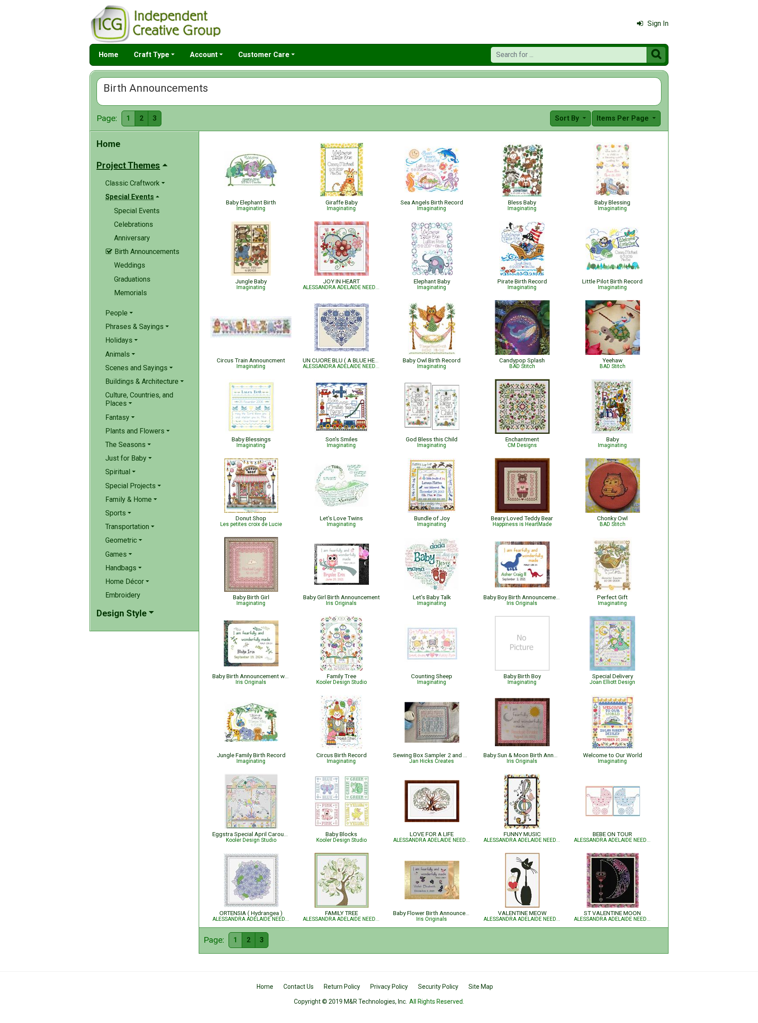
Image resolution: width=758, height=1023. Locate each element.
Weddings (129, 265)
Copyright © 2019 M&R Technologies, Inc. (350, 1001)
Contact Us (298, 986)
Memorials (130, 293)
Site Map (480, 986)
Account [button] (204, 54)
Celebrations (133, 224)
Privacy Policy (389, 986)
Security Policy (438, 986)
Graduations (132, 279)
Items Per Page (624, 118)
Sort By (568, 118)
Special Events (137, 211)
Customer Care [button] (264, 54)
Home (108, 54)
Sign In (658, 23)
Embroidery (122, 595)
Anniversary (132, 238)
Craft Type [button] (151, 54)
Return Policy (342, 986)
